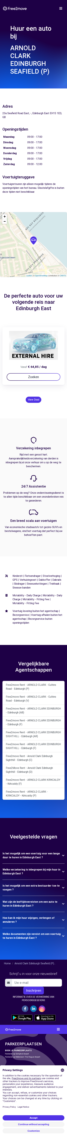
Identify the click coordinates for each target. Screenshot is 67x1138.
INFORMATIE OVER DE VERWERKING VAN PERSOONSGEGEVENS (33, 999)
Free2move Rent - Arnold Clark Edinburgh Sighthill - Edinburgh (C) (29, 758)
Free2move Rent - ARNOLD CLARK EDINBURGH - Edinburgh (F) (33, 722)
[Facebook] (25, 1008)
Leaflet (29, 275)
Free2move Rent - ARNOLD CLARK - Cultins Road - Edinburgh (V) (31, 698)
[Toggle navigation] (60, 8)
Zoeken (33, 377)
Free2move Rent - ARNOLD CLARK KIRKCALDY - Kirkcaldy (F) (33, 781)
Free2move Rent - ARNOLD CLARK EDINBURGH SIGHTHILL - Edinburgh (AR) (33, 734)
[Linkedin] (33, 1008)
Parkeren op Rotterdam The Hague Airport (22, 1057)
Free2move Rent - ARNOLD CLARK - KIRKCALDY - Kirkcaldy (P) (27, 793)
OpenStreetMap (41, 275)
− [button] (5, 221)
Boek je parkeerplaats (18, 1050)
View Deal (33, 399)
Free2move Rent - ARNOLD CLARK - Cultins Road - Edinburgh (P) (31, 686)
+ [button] (5, 216)
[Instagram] (42, 1008)
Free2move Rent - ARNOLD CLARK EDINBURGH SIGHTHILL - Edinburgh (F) (33, 746)
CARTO (63, 275)
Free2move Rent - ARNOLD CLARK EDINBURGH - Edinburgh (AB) (33, 710)
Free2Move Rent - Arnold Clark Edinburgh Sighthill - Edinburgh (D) (29, 769)
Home (7, 963)
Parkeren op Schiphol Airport (17, 1054)
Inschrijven (33, 990)
